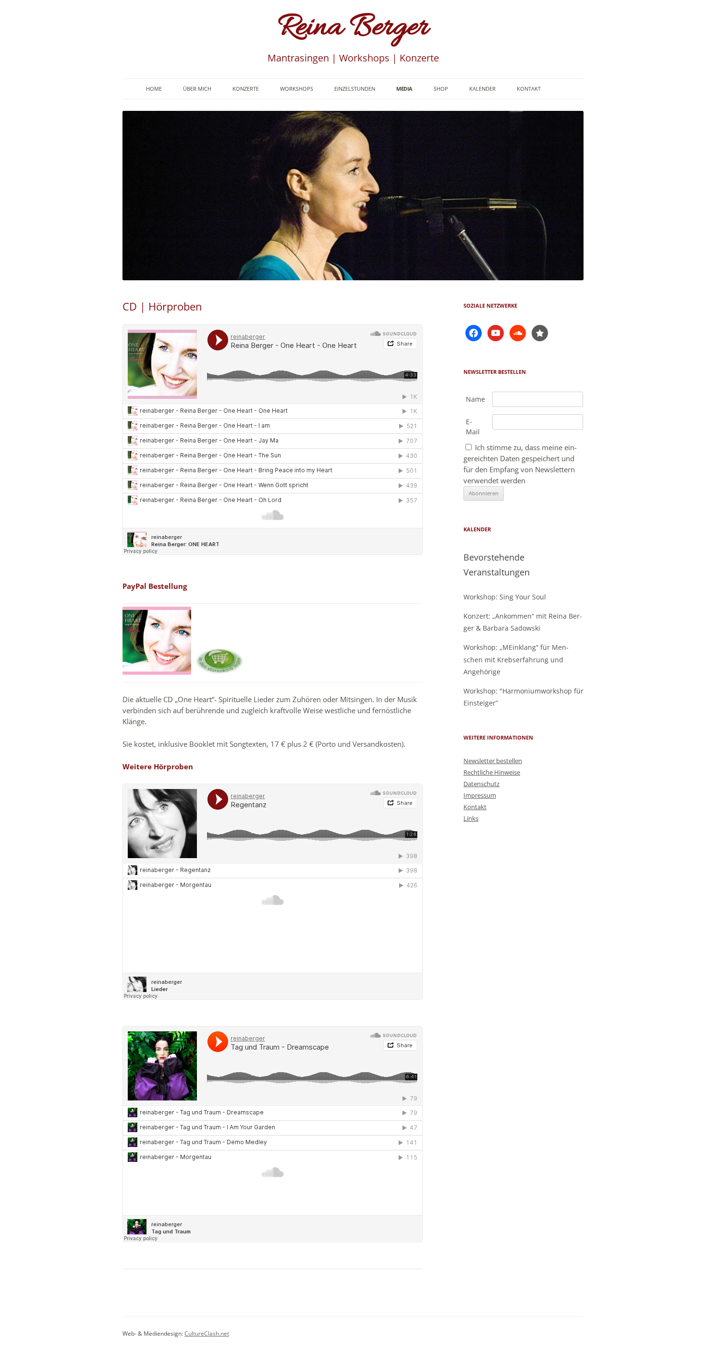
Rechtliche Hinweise (491, 772)
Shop (441, 88)
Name (475, 399)
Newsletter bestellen (492, 760)
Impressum (479, 795)
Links (470, 818)
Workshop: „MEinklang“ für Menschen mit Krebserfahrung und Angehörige (516, 659)
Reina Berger (353, 28)
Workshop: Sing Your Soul (504, 596)
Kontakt (529, 88)
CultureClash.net (206, 1333)
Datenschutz (481, 783)
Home (154, 88)
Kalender (482, 88)
